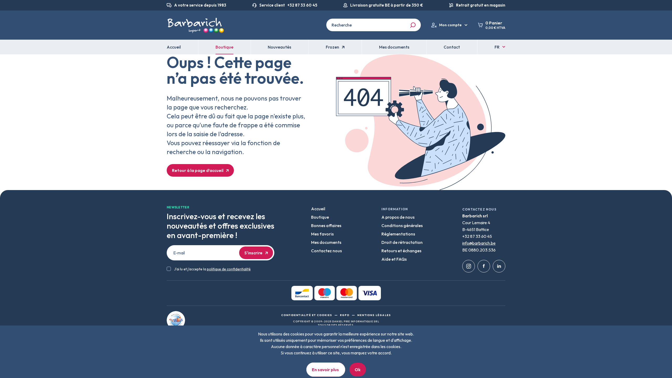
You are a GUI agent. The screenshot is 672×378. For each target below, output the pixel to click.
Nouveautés (279, 47)
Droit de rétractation (402, 242)
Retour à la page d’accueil (197, 170)
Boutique (224, 47)
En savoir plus (326, 369)
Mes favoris (322, 234)
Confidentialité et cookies (306, 315)
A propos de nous (397, 217)
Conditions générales (402, 225)
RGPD (344, 315)
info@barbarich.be (479, 243)
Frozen (332, 47)
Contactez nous (326, 250)
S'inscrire (253, 252)
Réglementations (398, 234)
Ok (358, 369)
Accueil (318, 208)
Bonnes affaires (326, 225)
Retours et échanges (401, 250)
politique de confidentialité (229, 269)
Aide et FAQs (394, 259)
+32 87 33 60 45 (302, 5)
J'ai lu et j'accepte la (212, 269)
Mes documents (326, 242)
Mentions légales (374, 315)
